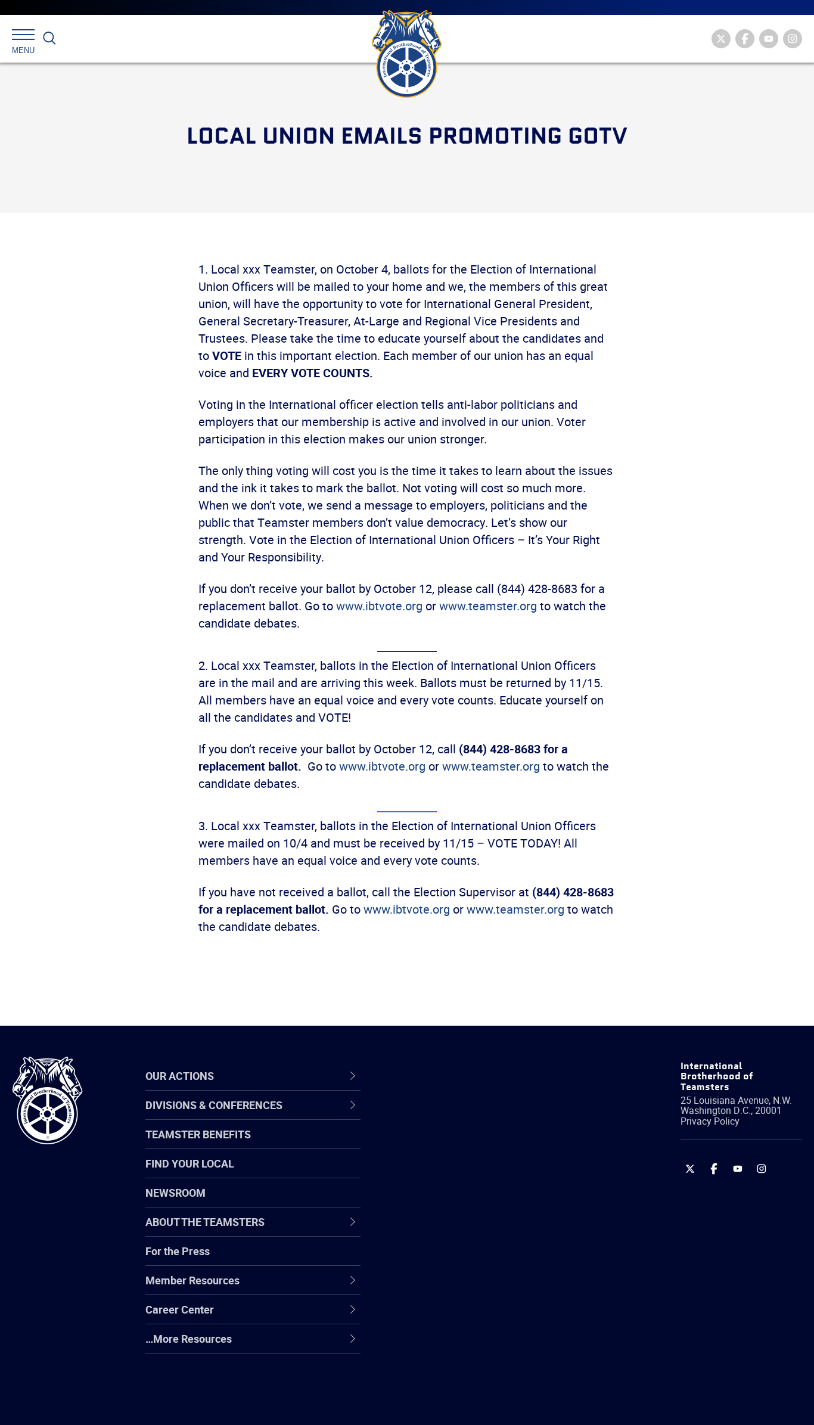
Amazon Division (441, 1145)
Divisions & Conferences (470, 1075)
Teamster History (443, 1174)
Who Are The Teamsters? (462, 1116)
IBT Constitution (440, 1231)
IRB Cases (426, 1259)
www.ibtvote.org (379, 606)
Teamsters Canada (447, 1202)
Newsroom (175, 1192)
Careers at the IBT (445, 1145)
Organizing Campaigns (455, 1116)
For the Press (177, 1251)
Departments (433, 1202)
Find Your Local (189, 1163)
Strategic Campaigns (452, 1145)
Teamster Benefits (198, 1134)
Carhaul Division (440, 1231)
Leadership (428, 1145)
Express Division (440, 1288)
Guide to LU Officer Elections (469, 1259)
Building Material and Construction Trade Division (483, 1202)
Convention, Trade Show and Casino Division (487, 1259)
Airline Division (436, 1116)
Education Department (455, 1145)
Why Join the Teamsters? (462, 1116)
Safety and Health (444, 1174)
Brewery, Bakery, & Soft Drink (470, 1174)
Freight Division (438, 1345)
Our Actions (436, 1075)
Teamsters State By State (463, 1116)
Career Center (443, 1075)
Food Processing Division (461, 1317)
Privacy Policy (710, 1121)
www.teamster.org (488, 606)
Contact (421, 1116)
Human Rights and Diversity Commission (467, 1374)
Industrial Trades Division (461, 1403)
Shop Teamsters (441, 1174)
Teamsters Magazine (453, 1145)
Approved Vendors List (455, 1231)
